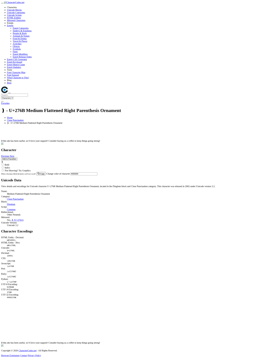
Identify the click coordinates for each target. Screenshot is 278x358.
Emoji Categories (21, 28)
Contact (23, 355)
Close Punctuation (15, 120)
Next (12, 156)
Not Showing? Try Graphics (18, 170)
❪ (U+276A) (17, 220)
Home (10, 117)
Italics (7, 167)
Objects (16, 46)
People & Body (20, 33)
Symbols (17, 49)
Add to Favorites (9, 159)
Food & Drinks (20, 38)
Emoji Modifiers (20, 54)
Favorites (5, 103)
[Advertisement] (88, 133)
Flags (15, 51)
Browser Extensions (10, 355)
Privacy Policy (34, 355)
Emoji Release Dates (22, 57)
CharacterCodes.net (27, 350)
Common (11, 209)
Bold (7, 165)
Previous (5, 156)
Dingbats (11, 204)
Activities (17, 44)
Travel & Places (20, 41)
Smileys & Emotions (22, 31)
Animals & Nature (21, 36)
